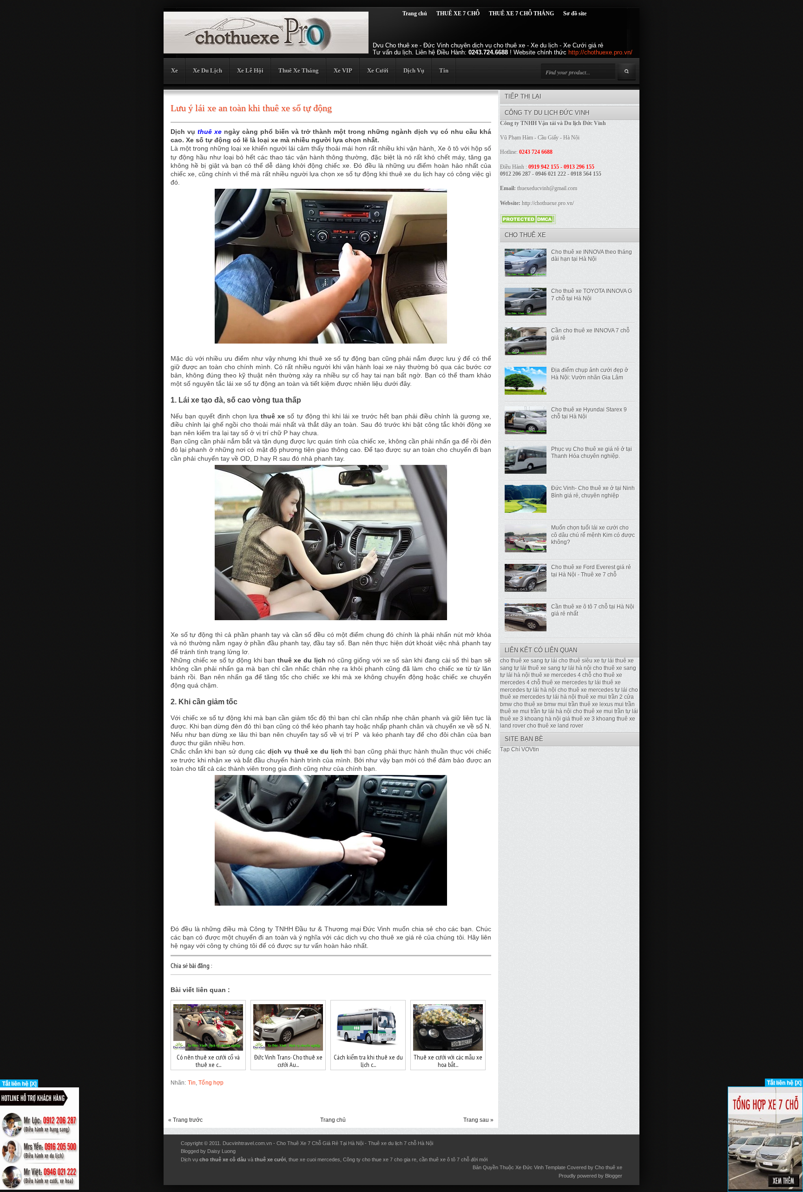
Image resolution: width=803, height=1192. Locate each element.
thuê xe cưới (270, 1159)
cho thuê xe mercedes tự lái (592, 690)
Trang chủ (414, 13)
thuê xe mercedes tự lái (571, 682)
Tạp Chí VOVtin (519, 749)
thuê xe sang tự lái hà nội (560, 668)
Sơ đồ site (574, 13)
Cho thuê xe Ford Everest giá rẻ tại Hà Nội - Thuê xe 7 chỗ (591, 571)
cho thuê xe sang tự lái (528, 660)
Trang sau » (478, 1120)
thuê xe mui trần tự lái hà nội (536, 711)
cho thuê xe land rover (555, 725)
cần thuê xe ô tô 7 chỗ (444, 1159)
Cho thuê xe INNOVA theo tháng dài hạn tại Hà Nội (591, 256)
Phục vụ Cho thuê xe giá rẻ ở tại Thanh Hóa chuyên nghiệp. (591, 453)
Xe (174, 70)
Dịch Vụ (413, 70)
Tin (443, 70)
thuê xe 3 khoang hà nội (530, 718)
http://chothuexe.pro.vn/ (600, 52)
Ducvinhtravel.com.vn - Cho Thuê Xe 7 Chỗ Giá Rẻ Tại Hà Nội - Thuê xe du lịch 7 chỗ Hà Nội (328, 1143)
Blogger (613, 1176)
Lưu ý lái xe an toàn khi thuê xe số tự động (251, 108)
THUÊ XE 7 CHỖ (458, 13)
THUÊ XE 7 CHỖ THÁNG (521, 13)
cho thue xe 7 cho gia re (389, 1159)
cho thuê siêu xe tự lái (586, 660)
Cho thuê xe (608, 1167)
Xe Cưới (377, 70)
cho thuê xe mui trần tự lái (605, 711)
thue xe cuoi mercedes (314, 1159)
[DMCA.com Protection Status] (528, 221)
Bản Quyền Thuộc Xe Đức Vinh (508, 1167)
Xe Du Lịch (207, 70)
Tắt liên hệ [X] (19, 1083)
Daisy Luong (221, 1151)
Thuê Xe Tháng (298, 70)
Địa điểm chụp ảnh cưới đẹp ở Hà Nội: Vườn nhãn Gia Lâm (589, 374)
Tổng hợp (211, 1082)
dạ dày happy (252, 1151)
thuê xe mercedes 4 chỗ (561, 675)
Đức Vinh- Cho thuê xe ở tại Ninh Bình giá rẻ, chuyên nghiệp (593, 492)
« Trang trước (185, 1120)
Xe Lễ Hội (250, 70)
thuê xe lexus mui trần (607, 704)
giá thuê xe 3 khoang (588, 718)
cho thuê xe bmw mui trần (545, 704)
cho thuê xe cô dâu (222, 1159)
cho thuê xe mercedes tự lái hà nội (569, 694)
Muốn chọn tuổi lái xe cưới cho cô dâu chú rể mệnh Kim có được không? (593, 534)
